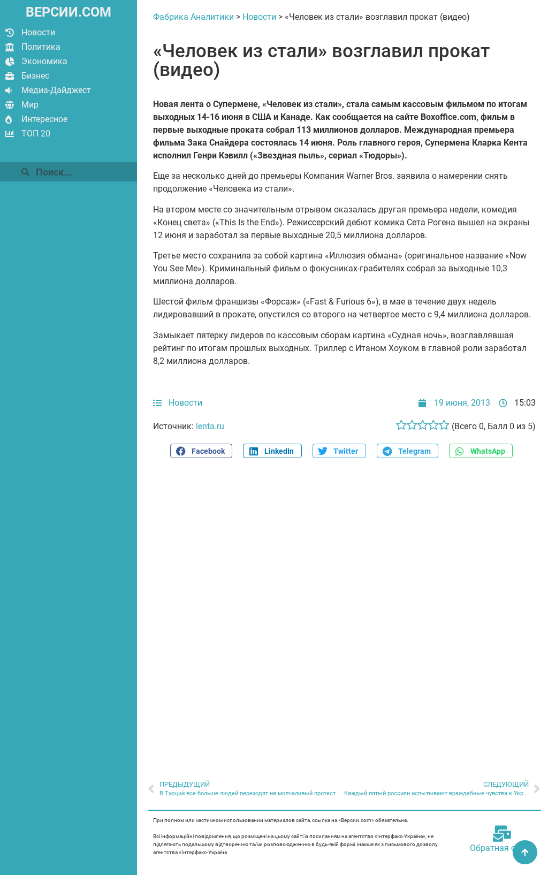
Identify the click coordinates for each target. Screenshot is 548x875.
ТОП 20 (35, 133)
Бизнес (35, 76)
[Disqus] (344, 613)
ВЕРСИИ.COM (68, 12)
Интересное (44, 119)
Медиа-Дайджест (56, 90)
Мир (30, 105)
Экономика (44, 61)
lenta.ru (210, 426)
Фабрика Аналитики (193, 17)
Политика (40, 47)
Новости (38, 32)
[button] (201, 451)
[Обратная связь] (502, 834)
